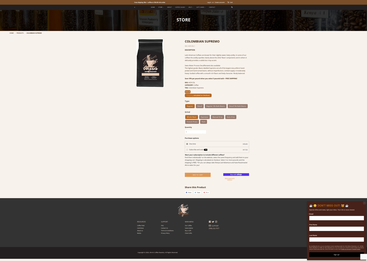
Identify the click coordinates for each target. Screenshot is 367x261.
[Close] (364, 203)
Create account (220, 2)
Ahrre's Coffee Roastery (157, 252)
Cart (231, 2)
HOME (153, 7)
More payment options (230, 179)
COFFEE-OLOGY (180, 7)
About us (140, 230)
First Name (313, 224)
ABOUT (169, 7)
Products (20, 33)
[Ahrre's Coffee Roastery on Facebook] (210, 222)
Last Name (313, 235)
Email (311, 214)
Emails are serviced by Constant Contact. (351, 249)
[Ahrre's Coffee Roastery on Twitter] (213, 222)
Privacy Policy (165, 233)
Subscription (189, 228)
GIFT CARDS (200, 7)
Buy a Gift (188, 230)
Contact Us (164, 228)
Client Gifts (188, 233)
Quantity (188, 127)
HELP (190, 7)
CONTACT (212, 7)
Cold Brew (140, 228)
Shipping (190, 95)
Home (12, 33)
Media (139, 233)
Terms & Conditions (167, 230)
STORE (160, 7)
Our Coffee (188, 225)
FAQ (162, 225)
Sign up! (336, 255)
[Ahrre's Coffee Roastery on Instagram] (216, 222)
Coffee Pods (141, 225)
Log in (209, 2)
